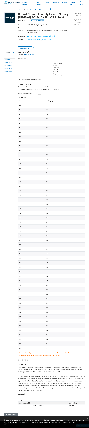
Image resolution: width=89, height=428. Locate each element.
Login (81, 4)
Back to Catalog (11, 414)
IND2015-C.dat (8, 62)
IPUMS (22, 9)
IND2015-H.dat (8, 65)
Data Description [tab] (25, 48)
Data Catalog (38, 3)
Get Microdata (38, 20)
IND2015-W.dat (8, 71)
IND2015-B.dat (8, 60)
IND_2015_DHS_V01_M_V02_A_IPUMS (34, 9)
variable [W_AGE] (50, 9)
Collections (55, 2)
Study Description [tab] (11, 48)
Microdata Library (25, 3)
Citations (64, 2)
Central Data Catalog (14, 9)
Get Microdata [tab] (38, 48)
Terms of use (73, 3)
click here (72, 422)
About (47, 2)
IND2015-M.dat (8, 68)
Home (5, 9)
